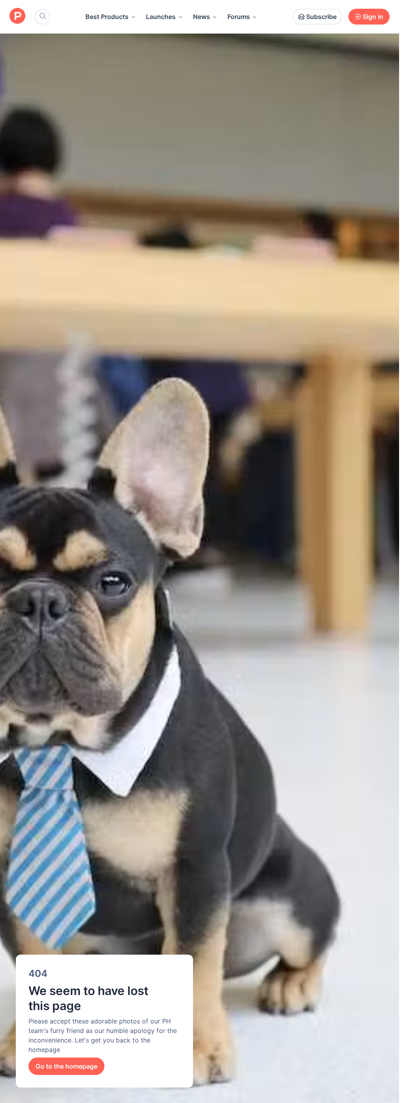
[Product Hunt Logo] (17, 16)
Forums (238, 17)
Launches (161, 17)
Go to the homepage (66, 1066)
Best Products (107, 17)
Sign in (373, 17)
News (201, 17)
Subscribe (321, 17)
